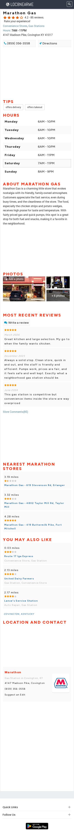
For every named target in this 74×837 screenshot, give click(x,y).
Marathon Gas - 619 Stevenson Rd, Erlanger (34, 485)
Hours (6, 30)
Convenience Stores (15, 26)
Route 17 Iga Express (18, 556)
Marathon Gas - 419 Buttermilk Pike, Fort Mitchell (33, 526)
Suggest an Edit (15, 694)
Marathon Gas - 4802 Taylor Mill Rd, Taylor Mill (34, 505)
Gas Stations (36, 26)
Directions (49, 43)
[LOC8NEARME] (19, 4)
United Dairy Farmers (19, 578)
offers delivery (13, 107)
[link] (24, 288)
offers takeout (34, 107)
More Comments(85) (15, 411)
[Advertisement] (37, 72)
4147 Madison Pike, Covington (25, 683)
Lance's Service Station (21, 600)
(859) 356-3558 (18, 43)
